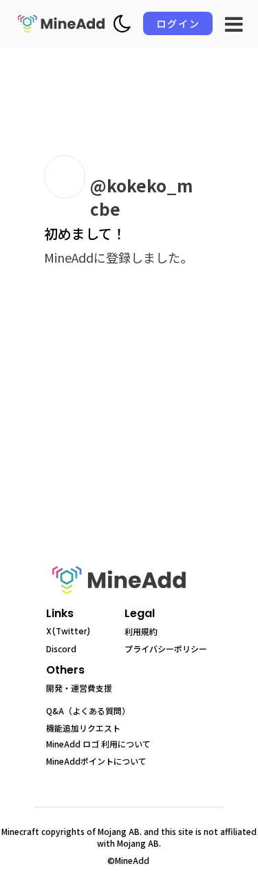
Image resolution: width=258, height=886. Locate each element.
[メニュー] (234, 24)
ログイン (178, 23)
